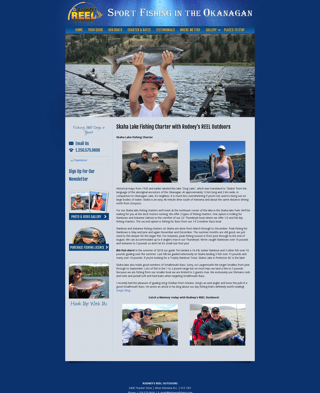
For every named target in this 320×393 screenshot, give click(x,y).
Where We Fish (190, 30)
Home (79, 30)
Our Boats (115, 30)
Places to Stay (234, 30)
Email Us (81, 143)
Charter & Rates (139, 30)
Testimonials (165, 30)
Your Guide (95, 30)
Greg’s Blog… (124, 290)
